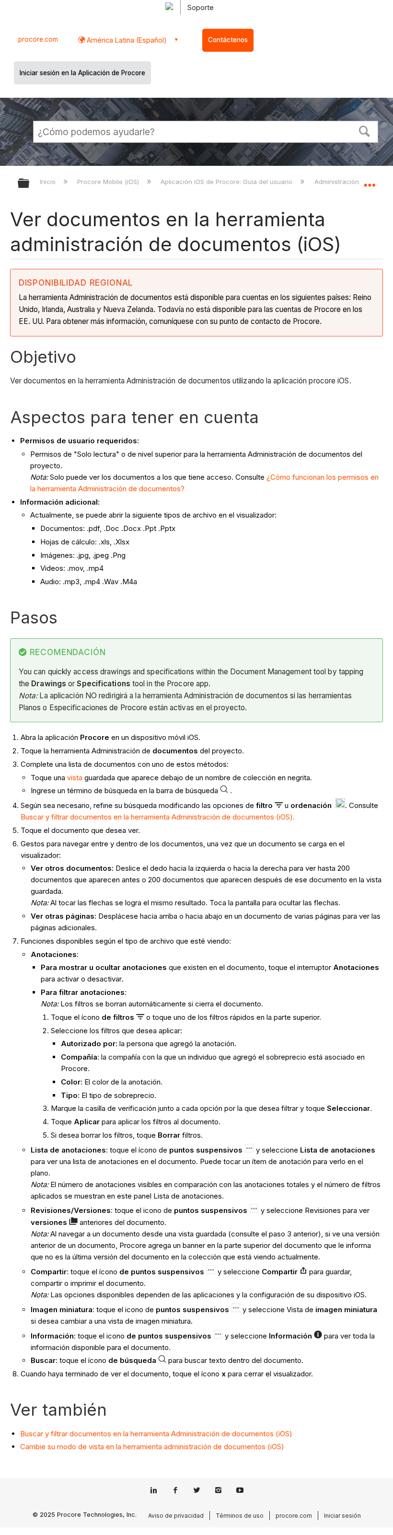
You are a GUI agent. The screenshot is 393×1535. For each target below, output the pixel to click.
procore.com (38, 39)
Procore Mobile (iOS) (109, 181)
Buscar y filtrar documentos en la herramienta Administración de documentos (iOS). (158, 816)
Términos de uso (240, 1515)
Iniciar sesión (342, 1515)
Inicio (49, 181)
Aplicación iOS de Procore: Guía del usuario (227, 181)
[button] (364, 130)
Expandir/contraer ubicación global (369, 180)
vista (74, 777)
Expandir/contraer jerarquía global (29, 184)
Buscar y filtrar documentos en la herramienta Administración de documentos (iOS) (156, 1433)
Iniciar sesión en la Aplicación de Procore (82, 73)
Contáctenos (228, 40)
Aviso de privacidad (176, 1515)
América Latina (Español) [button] (126, 40)
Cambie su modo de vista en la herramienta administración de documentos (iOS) (152, 1446)
